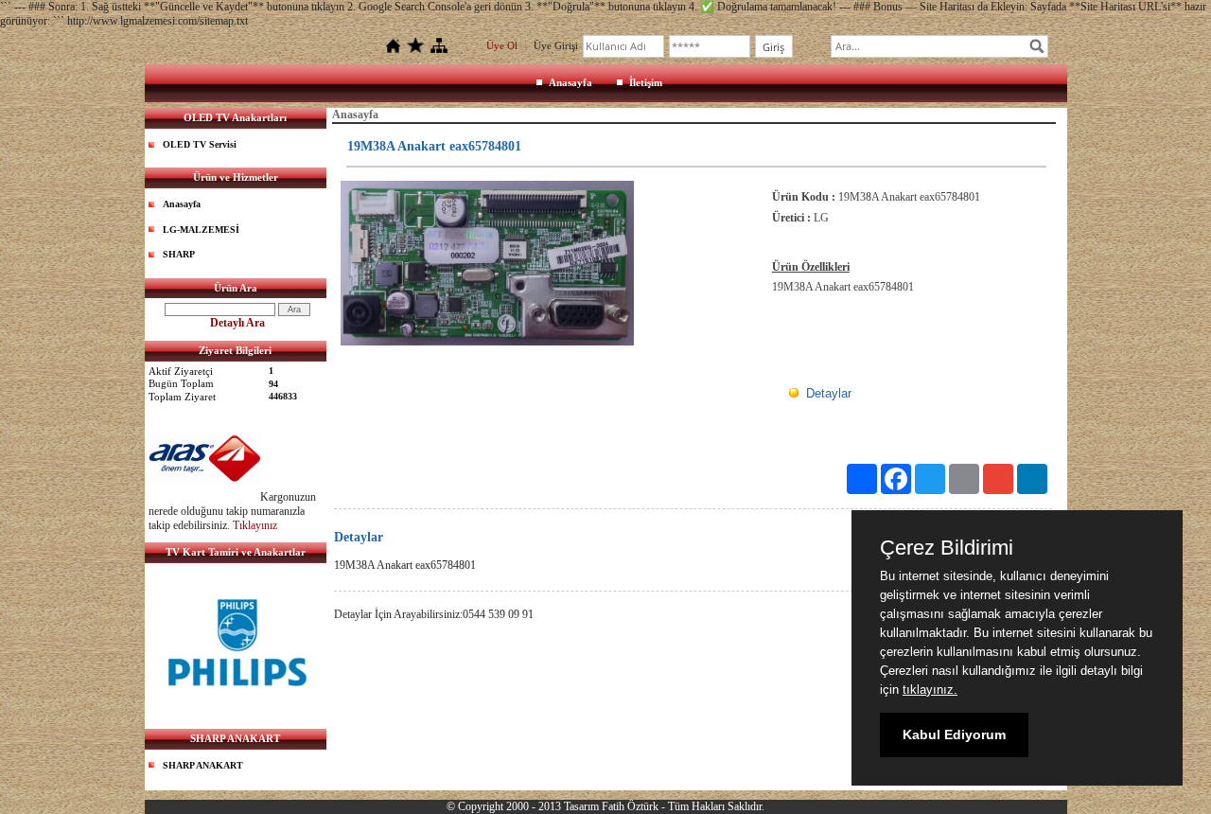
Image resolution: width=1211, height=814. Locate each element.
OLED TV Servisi (200, 144)
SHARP (179, 254)
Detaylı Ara (237, 322)
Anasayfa (570, 82)
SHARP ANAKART (203, 765)
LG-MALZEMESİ (201, 229)
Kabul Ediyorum (954, 734)
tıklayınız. (930, 689)
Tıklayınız (255, 525)
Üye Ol (502, 45)
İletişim (645, 82)
